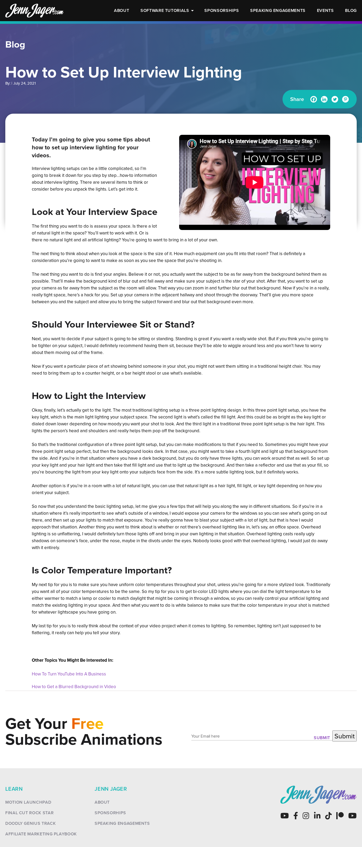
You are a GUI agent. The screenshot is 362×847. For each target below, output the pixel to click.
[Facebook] (313, 99)
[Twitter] (335, 99)
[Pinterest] (345, 99)
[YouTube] (284, 816)
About (121, 10)
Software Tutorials (164, 10)
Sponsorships (221, 10)
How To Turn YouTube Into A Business (69, 674)
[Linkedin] (324, 99)
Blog (351, 10)
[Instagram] (306, 816)
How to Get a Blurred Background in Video (74, 686)
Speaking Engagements (278, 10)
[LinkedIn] (317, 816)
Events (325, 10)
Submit (322, 738)
